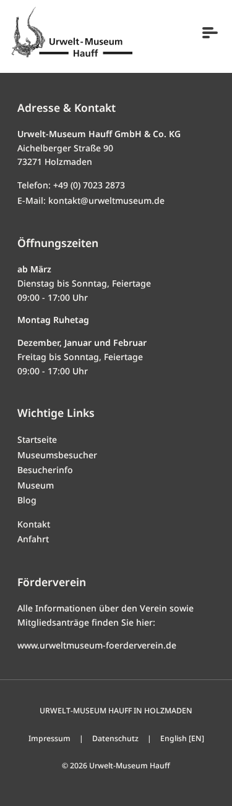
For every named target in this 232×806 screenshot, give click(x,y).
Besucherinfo (45, 470)
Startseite (37, 439)
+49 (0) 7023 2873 (89, 185)
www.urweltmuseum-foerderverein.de (96, 645)
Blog (27, 500)
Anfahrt (33, 539)
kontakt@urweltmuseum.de (106, 200)
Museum (35, 485)
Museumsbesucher (57, 455)
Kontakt (33, 524)
